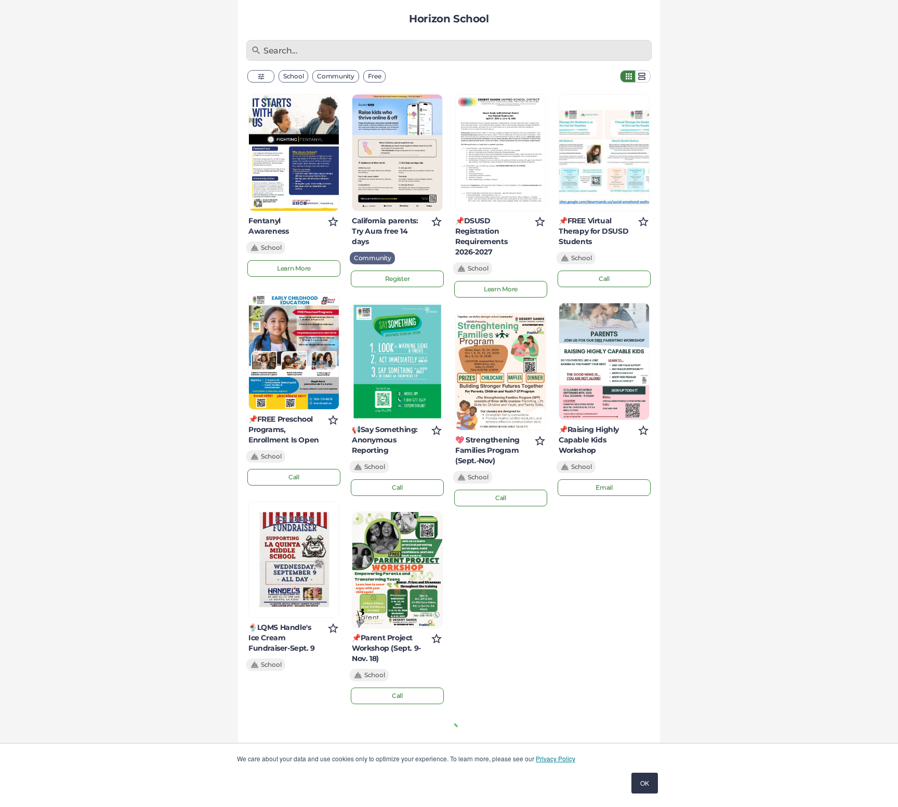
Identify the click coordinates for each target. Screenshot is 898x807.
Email (604, 487)
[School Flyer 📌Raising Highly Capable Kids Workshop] (604, 361)
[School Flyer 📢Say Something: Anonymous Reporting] (397, 361)
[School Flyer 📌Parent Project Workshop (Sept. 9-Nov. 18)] (397, 570)
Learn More (294, 268)
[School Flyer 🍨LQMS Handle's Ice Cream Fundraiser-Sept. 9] (293, 559)
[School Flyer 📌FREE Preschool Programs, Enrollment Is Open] (293, 351)
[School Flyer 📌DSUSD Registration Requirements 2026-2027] (500, 152)
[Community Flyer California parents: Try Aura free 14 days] (397, 152)
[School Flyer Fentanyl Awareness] (293, 152)
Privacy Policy (555, 758)
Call (293, 477)
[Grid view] (628, 76)
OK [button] (644, 782)
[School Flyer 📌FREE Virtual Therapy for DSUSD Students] (604, 152)
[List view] (643, 76)
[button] (260, 76)
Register (397, 279)
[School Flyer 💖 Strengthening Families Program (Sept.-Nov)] (500, 372)
